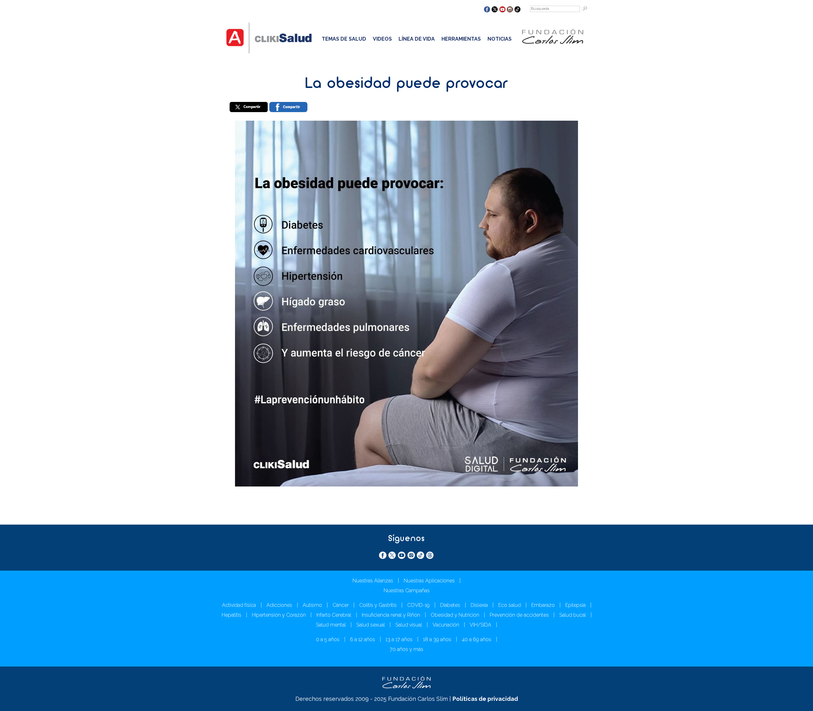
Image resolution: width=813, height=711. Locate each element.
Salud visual (408, 625)
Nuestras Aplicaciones (429, 581)
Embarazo (543, 605)
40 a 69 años (476, 639)
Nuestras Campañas (407, 590)
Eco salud (509, 605)
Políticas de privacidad (485, 698)
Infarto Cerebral (333, 615)
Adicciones (279, 605)
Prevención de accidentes (519, 615)
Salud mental (331, 625)
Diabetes (450, 605)
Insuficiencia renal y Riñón (391, 615)
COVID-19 (418, 605)
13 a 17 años (399, 639)
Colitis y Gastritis (378, 605)
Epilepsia (575, 605)
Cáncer (341, 605)
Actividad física (239, 605)
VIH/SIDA (480, 625)
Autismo (312, 605)
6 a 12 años (362, 639)
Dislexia (479, 605)
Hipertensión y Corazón (279, 615)
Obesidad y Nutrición (455, 615)
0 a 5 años (327, 639)
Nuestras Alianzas (373, 581)
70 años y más (406, 649)
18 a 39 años (437, 639)
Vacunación (446, 625)
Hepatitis (231, 615)
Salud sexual (370, 625)
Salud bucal (572, 615)
